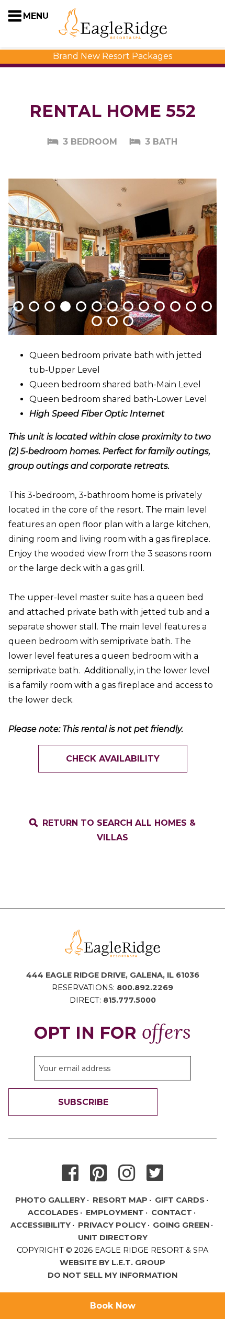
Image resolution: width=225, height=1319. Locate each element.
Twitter (155, 1173)
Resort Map (120, 1200)
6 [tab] (97, 306)
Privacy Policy (112, 1225)
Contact (171, 1212)
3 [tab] (49, 306)
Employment (115, 1212)
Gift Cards (180, 1200)
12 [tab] (191, 306)
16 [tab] (128, 321)
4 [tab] (65, 306)
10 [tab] (159, 306)
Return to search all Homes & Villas (119, 830)
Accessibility (40, 1225)
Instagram (127, 1173)
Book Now (113, 1306)
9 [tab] (144, 306)
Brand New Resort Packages (112, 56)
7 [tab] (112, 306)
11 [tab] (175, 306)
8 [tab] (128, 306)
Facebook (70, 1173)
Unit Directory (113, 1237)
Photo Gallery (50, 1200)
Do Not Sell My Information (112, 1275)
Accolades (53, 1212)
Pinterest (98, 1173)
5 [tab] (81, 306)
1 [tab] (18, 306)
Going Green (181, 1225)
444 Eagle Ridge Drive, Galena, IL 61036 (112, 975)
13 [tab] (206, 306)
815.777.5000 (129, 1000)
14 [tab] (97, 321)
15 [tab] (112, 321)
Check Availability (113, 759)
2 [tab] (34, 306)
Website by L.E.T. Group (112, 1262)
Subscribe (83, 1102)
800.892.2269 (145, 987)
